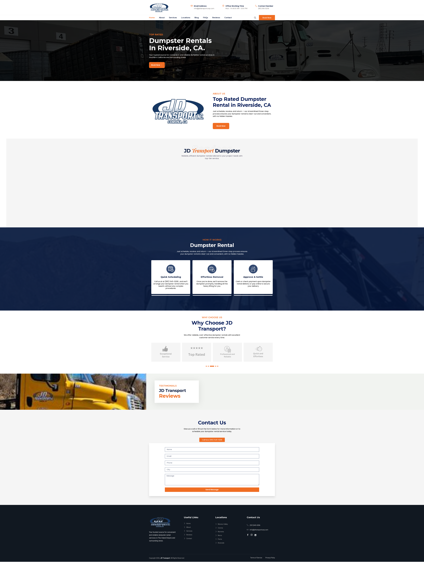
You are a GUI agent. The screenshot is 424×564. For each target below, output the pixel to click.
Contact (228, 18)
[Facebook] (248, 534)
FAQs (205, 18)
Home (152, 18)
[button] (206, 366)
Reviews (216, 18)
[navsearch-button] (255, 17)
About (162, 18)
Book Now (267, 18)
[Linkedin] (256, 533)
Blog (197, 18)
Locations (185, 18)
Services (173, 18)
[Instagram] (252, 534)
